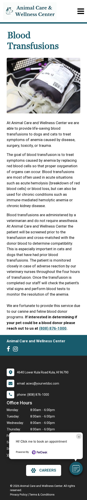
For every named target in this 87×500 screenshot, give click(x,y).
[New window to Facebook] (9, 350)
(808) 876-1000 (52, 328)
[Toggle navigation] (81, 11)
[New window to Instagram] (16, 350)
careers (47, 470)
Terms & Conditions (41, 494)
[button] (76, 468)
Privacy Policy (18, 494)
